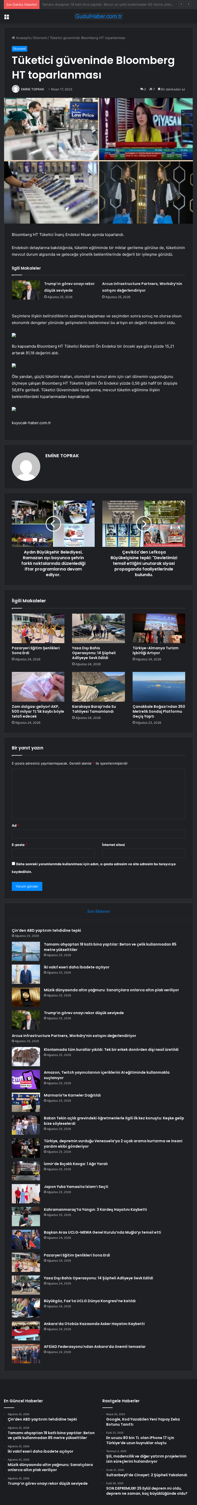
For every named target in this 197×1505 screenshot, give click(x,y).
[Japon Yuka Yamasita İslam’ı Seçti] (26, 1193)
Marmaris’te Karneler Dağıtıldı (72, 1095)
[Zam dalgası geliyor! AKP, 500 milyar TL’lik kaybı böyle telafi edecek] (38, 687)
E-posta (19, 845)
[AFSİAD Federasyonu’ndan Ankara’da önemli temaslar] (26, 1353)
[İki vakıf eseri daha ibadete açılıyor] (26, 974)
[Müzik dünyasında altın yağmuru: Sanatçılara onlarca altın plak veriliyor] (26, 997)
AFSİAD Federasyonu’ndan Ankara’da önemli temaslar (95, 1346)
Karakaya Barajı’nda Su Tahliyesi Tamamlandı (94, 709)
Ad (15, 825)
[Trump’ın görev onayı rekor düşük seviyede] (26, 290)
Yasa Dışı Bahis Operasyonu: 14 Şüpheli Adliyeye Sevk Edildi (94, 652)
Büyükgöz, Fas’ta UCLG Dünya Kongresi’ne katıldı (90, 1300)
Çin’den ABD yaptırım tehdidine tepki (46, 930)
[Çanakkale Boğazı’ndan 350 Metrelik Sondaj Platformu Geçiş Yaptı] (159, 687)
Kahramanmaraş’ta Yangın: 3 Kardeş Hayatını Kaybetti (95, 1209)
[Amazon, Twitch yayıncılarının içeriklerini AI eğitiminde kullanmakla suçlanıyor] (26, 1079)
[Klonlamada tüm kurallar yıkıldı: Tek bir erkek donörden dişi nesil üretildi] (26, 1056)
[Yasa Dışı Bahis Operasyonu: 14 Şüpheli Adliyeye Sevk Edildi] (98, 628)
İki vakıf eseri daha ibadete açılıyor (69, 4)
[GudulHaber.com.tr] (98, 16)
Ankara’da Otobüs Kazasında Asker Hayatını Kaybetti (94, 1323)
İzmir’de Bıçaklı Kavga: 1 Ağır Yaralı (76, 1163)
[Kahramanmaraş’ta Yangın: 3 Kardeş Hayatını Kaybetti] (26, 1216)
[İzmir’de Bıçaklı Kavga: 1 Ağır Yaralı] (26, 1170)
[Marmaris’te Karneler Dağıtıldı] (26, 1102)
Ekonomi (40, 38)
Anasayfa (23, 38)
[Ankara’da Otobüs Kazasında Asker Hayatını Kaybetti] (26, 1330)
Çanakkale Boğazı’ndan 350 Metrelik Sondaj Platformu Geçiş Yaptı (159, 711)
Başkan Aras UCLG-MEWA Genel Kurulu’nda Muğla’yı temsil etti (102, 1232)
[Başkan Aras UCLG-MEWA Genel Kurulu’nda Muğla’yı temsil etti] (26, 1239)
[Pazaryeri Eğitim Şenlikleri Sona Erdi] (38, 628)
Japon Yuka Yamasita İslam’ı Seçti (76, 1186)
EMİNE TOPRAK (32, 89)
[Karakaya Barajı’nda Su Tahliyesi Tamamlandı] (98, 687)
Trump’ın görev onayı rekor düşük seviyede (84, 1012)
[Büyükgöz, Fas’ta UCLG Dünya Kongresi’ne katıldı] (26, 1308)
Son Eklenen (98, 911)
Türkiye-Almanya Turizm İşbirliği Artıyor (156, 650)
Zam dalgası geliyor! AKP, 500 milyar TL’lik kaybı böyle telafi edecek (38, 711)
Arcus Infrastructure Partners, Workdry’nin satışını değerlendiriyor (74, 1035)
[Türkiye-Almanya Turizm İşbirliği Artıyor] (159, 628)
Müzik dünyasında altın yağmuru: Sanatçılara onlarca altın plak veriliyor (111, 990)
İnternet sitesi (113, 845)
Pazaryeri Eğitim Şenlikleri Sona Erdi (36, 650)
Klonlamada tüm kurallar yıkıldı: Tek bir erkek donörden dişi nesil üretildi (111, 1049)
